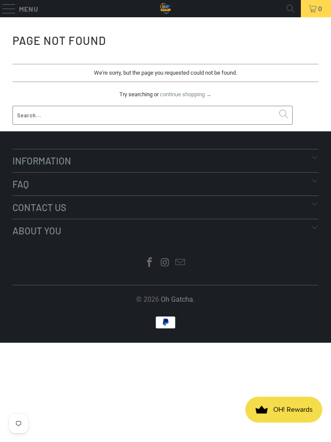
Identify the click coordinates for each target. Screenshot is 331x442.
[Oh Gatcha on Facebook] (149, 263)
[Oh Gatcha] (165, 8)
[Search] (290, 8)
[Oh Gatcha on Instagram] (165, 263)
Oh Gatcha (177, 299)
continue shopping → (186, 94)
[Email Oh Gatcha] (180, 263)
